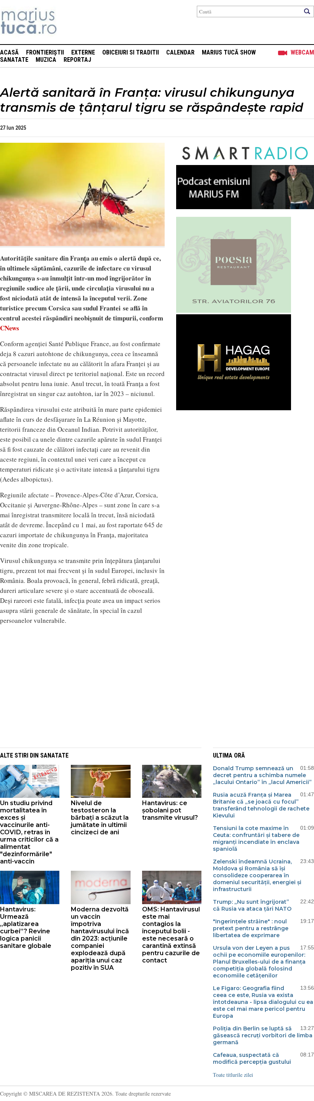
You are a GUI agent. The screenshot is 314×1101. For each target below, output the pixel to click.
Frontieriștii (45, 52)
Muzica (46, 59)
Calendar (180, 52)
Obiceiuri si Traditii (130, 52)
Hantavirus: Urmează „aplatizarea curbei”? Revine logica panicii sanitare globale (25, 927)
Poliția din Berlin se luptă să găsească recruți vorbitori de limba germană (262, 1035)
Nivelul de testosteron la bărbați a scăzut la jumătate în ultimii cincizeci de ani (100, 817)
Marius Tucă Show (229, 52)
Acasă (9, 52)
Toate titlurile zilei (233, 1074)
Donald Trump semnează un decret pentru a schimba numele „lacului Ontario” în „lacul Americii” (262, 775)
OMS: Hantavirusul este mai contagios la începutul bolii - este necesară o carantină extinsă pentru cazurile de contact (171, 935)
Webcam (302, 52)
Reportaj (77, 59)
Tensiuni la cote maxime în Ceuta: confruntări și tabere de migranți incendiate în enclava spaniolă (256, 838)
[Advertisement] (76, 685)
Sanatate (14, 59)
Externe (83, 52)
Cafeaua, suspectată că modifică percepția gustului (252, 1058)
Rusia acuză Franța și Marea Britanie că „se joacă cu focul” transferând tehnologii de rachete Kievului (261, 805)
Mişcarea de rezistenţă (70, 22)
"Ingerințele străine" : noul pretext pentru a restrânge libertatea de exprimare (250, 928)
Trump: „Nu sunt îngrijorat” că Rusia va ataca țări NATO (252, 905)
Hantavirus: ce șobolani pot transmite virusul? (170, 810)
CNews (9, 328)
